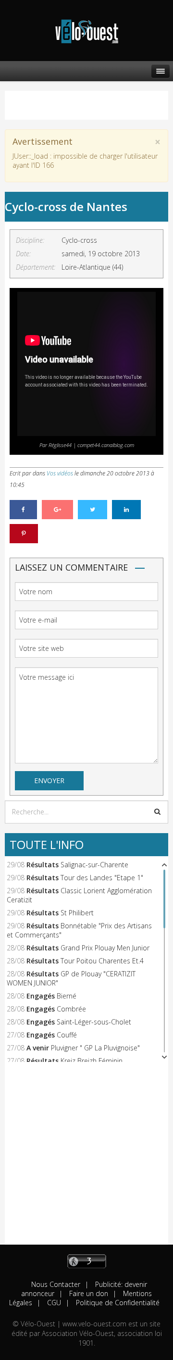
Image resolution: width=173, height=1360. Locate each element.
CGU (53, 1302)
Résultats (42, 864)
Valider (157, 811)
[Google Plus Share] (57, 509)
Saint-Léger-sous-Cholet (94, 1021)
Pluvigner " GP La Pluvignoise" (95, 1047)
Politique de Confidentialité (117, 1302)
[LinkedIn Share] (126, 509)
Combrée (71, 1008)
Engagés (40, 995)
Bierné (66, 995)
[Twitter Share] (92, 509)
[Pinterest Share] (24, 533)
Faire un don (87, 1293)
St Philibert (77, 912)
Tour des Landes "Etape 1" (102, 877)
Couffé (67, 1034)
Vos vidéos (60, 473)
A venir (37, 1047)
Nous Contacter (55, 1284)
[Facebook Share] (23, 509)
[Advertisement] (86, 1158)
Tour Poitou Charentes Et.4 (102, 960)
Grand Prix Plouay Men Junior (105, 947)
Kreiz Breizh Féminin (92, 1060)
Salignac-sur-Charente (94, 864)
